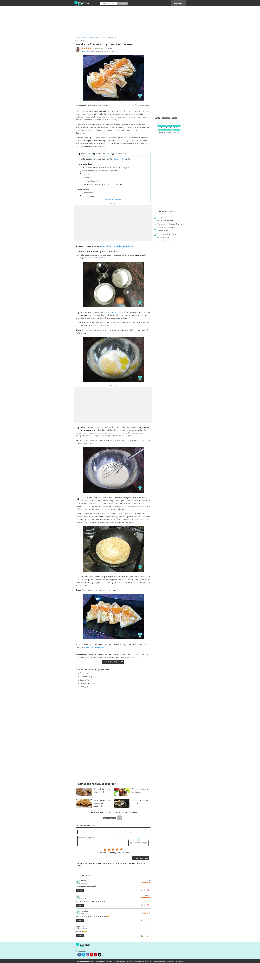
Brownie (176, 132)
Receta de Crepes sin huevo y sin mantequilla (102, 803)
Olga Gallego (86, 52)
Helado (176, 128)
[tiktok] (99, 955)
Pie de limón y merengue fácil (166, 227)
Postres (83, 37)
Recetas (77, 37)
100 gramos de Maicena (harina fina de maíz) (100, 170)
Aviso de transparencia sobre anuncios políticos (161, 961)
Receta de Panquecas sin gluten (140, 790)
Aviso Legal (109, 961)
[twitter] (83, 955)
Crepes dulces (89, 37)
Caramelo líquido (162, 230)
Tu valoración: (100, 853)
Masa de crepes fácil (163, 241)
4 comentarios (108, 48)
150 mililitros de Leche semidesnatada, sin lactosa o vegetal (105, 167)
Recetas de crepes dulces (94, 647)
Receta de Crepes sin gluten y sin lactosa (117, 246)
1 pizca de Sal (87, 177)
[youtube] (91, 955)
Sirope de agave (88, 196)
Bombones (161, 124)
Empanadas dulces (174, 124)
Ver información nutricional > (113, 199)
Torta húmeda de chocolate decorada (169, 224)
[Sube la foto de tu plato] (119, 818)
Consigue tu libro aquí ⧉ (113, 661)
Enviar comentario (140, 858)
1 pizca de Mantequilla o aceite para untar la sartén (102, 184)
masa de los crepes (110, 312)
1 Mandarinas (87, 192)
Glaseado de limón (163, 237)
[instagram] (87, 955)
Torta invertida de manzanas (166, 234)
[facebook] (79, 955)
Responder (80, 890)
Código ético (179, 961)
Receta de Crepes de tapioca (140, 802)
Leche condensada (165, 128)
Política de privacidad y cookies (122, 961)
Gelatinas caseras (165, 132)
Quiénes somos (99, 961)
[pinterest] (95, 955)
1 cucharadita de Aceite (91, 181)
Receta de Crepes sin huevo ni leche (102, 790)
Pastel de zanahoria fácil (165, 220)
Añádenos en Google (143, 105)
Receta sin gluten (119, 159)
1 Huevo (85, 174)
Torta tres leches (162, 217)
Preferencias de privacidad (140, 961)
